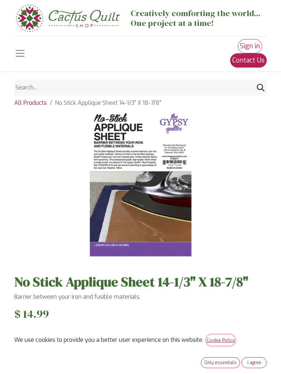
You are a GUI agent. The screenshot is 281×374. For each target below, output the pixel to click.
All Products (30, 103)
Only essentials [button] (220, 363)
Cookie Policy (221, 340)
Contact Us (248, 60)
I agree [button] (254, 363)
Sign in (250, 46)
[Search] (261, 88)
